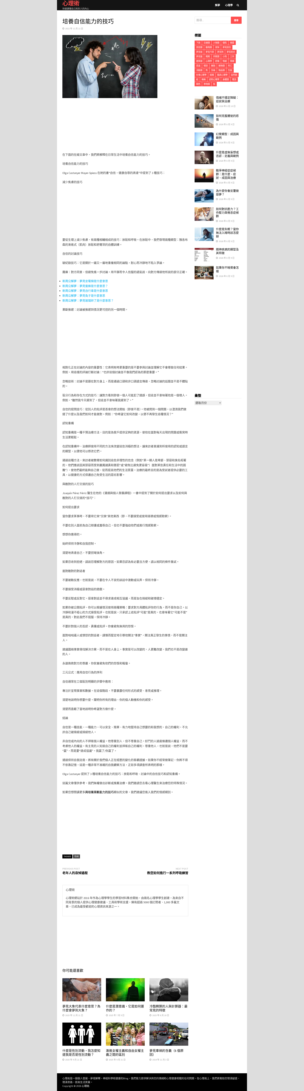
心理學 (229, 5)
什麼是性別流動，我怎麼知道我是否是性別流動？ (81, 1053)
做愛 (232, 42)
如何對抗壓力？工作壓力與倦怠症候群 (227, 212)
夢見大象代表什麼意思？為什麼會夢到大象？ (81, 1008)
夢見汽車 (210, 52)
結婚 (212, 75)
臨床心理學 (222, 75)
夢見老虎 (231, 52)
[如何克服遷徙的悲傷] (204, 116)
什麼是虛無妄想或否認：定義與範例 (227, 154)
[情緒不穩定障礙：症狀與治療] (204, 98)
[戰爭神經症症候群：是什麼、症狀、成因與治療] (204, 171)
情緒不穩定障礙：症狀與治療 (227, 99)
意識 (198, 65)
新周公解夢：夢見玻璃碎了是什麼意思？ (88, 300)
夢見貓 (199, 56)
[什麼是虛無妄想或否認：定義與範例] (204, 153)
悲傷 (217, 61)
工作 (232, 56)
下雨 (198, 42)
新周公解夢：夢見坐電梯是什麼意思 (85, 281)
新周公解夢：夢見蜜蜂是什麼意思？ (85, 286)
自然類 (234, 75)
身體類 (226, 79)
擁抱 (213, 65)
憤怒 (206, 65)
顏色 (198, 84)
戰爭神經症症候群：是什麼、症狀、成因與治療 (226, 174)
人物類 (216, 42)
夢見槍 (199, 52)
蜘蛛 (204, 79)
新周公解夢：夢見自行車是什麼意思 (85, 291)
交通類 (207, 42)
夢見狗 (220, 52)
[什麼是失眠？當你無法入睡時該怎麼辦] (204, 229)
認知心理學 (214, 79)
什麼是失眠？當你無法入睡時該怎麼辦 (227, 232)
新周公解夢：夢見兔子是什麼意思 (83, 296)
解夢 (217, 5)
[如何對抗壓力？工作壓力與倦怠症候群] (204, 209)
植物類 (221, 65)
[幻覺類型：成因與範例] (204, 134)
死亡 (230, 65)
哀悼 (217, 47)
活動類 (199, 70)
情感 (225, 61)
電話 (234, 79)
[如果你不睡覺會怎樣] (204, 268)
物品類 (221, 70)
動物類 (209, 47)
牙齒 (213, 70)
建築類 (199, 61)
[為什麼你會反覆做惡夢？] (204, 191)
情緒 (76, 856)
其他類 (199, 47)
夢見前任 (227, 47)
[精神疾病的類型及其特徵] (204, 250)
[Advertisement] (125, 126)
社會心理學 (201, 75)
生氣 (230, 70)
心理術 (85, 1086)
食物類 (207, 84)
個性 (225, 42)
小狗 (225, 56)
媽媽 (208, 56)
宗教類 (216, 56)
